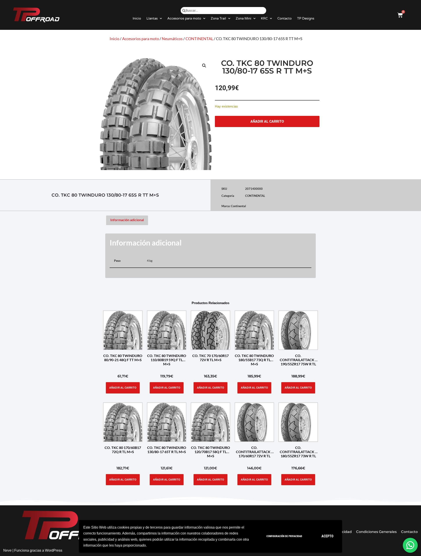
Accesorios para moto (184, 18)
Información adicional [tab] (127, 220)
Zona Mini (243, 18)
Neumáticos (172, 38)
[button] (204, 66)
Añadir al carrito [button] (122, 387)
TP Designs (305, 18)
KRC (264, 18)
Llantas (152, 18)
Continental (238, 206)
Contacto (284, 18)
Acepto (327, 536)
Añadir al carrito (267, 121)
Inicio (137, 18)
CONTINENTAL (199, 38)
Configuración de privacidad (284, 536)
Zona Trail (218, 18)
